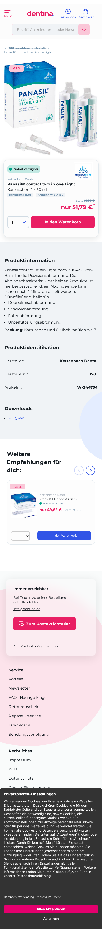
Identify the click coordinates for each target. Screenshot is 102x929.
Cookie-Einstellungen (29, 787)
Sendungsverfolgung (29, 734)
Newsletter (19, 688)
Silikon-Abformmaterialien (28, 48)
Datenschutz (21, 778)
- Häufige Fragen (33, 697)
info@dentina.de (26, 609)
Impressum (20, 760)
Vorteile (16, 679)
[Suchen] (84, 29)
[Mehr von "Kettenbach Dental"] (83, 171)
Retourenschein (24, 706)
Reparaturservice (25, 716)
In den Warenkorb (63, 222)
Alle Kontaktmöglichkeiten (35, 646)
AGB (13, 769)
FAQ (13, 697)
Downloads (19, 725)
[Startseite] (40, 22)
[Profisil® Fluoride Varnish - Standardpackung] (24, 508)
